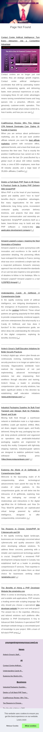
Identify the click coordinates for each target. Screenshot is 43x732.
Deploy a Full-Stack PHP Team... (15, 692)
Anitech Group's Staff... (11, 654)
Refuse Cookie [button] (12, 726)
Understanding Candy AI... (13, 671)
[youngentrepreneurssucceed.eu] (21, 11)
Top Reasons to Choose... (13, 703)
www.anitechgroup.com (12, 397)
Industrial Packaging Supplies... (15, 687)
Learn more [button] (21, 720)
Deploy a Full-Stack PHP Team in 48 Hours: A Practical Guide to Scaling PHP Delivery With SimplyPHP (20, 185)
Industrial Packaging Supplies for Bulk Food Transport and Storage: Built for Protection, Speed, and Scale (20, 411)
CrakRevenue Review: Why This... (16, 698)
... (32, 112)
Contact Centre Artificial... (12, 665)
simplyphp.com (8, 577)
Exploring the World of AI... (13, 676)
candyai (15, 310)
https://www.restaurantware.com (15, 459)
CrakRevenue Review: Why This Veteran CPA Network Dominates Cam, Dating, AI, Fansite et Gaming (20, 126)
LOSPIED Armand (9, 282)
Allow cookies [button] (30, 726)
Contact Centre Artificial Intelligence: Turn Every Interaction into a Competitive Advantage (20, 40)
